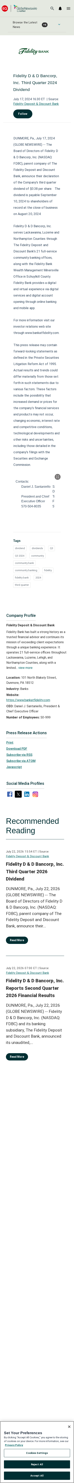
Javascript (14, 767)
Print (9, 742)
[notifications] (60, 8)
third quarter (22, 584)
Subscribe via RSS (19, 755)
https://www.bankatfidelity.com (28, 700)
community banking (26, 570)
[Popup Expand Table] (58, 477)
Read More (17, 940)
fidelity (48, 570)
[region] (37, 1452)
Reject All (37, 1464)
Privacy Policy (14, 1445)
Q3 (51, 548)
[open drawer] (68, 8)
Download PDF (16, 749)
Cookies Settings (37, 1452)
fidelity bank (22, 577)
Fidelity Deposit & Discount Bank (36, 104)
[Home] (19, 8)
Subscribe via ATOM (21, 761)
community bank (24, 563)
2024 (38, 577)
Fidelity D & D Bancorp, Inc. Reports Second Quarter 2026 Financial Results (35, 988)
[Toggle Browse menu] (59, 24)
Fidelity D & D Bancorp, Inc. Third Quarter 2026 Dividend (35, 871)
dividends (37, 548)
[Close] (69, 1426)
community (37, 555)
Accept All (37, 1475)
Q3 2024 (19, 555)
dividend (20, 548)
